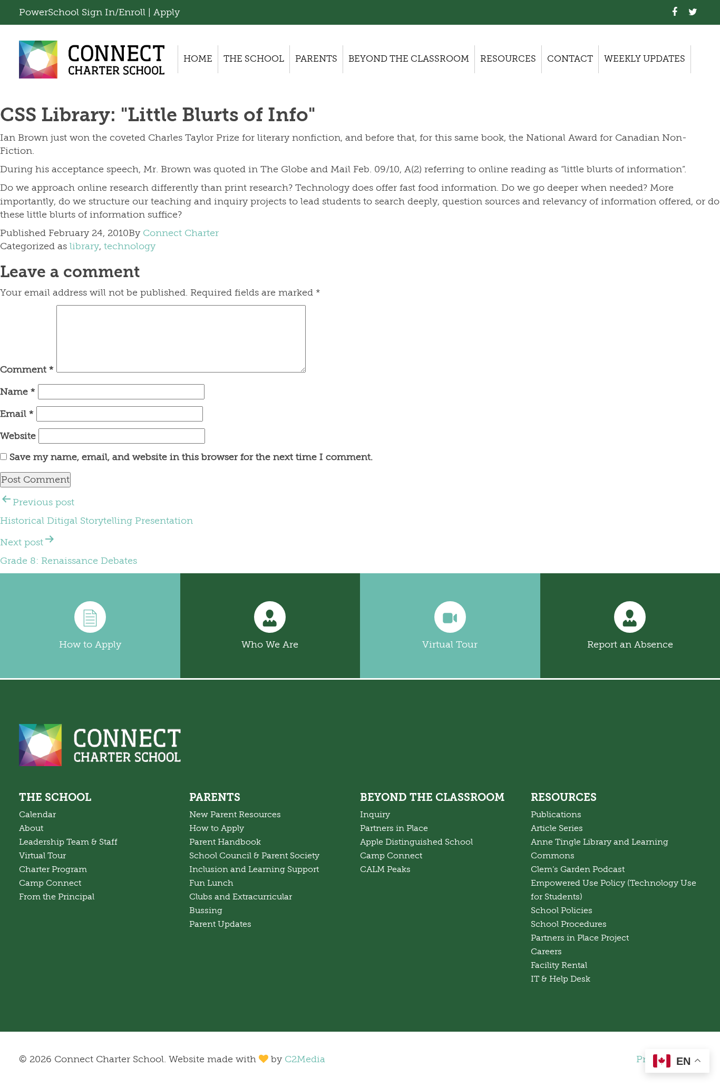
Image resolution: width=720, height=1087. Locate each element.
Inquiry (375, 814)
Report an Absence (630, 644)
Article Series (557, 828)
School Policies (561, 910)
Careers (546, 951)
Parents (316, 59)
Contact (570, 59)
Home (197, 59)
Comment (27, 369)
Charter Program (53, 869)
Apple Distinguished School (416, 842)
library (84, 246)
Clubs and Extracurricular (240, 897)
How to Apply (90, 644)
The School (253, 59)
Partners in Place (394, 828)
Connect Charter (181, 233)
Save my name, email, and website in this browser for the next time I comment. (191, 457)
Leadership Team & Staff (68, 842)
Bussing (205, 910)
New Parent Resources (235, 814)
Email (17, 413)
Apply (166, 12)
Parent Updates (220, 924)
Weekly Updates (644, 59)
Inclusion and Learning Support (254, 869)
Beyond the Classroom (408, 59)
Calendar (37, 814)
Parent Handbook (225, 842)
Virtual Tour (450, 644)
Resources (508, 59)
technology (129, 246)
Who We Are (269, 644)
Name (17, 391)
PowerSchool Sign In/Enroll (83, 12)
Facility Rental (559, 965)
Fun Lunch (211, 883)
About (31, 828)
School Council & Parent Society (254, 855)
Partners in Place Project (580, 938)
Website (18, 435)
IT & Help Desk (560, 979)
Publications (556, 814)
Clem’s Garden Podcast (578, 869)
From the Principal (56, 897)
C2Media (305, 1059)
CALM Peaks (385, 869)
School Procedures (569, 924)
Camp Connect (50, 883)
